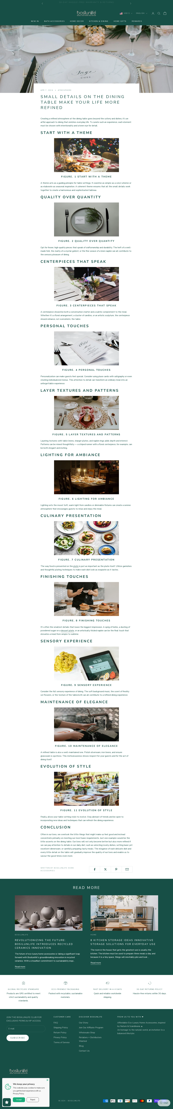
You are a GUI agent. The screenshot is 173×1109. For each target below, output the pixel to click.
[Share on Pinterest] (116, 869)
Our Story (83, 1022)
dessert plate (67, 630)
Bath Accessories (54, 21)
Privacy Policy (60, 1037)
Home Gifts (120, 21)
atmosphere (65, 90)
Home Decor (77, 21)
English (140, 13)
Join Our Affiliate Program (91, 1027)
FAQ (56, 1022)
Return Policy (60, 1032)
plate (76, 566)
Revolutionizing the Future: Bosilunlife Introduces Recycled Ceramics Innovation (44, 944)
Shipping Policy (61, 1027)
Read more (20, 966)
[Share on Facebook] (94, 869)
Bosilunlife (21, 935)
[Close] (47, 1080)
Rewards (137, 21)
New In (35, 21)
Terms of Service (62, 1042)
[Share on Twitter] (105, 869)
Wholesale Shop (87, 1032)
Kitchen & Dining (98, 21)
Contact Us (84, 1050)
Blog (81, 1045)
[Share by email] (127, 869)
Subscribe (17, 1038)
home (94, 935)
